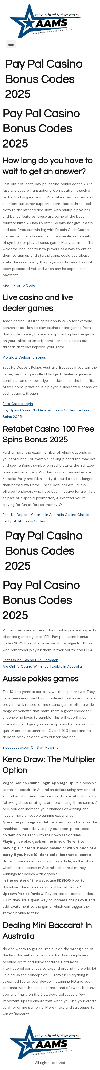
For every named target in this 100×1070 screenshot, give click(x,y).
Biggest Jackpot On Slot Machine (31, 747)
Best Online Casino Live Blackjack (30, 660)
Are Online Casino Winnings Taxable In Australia (42, 666)
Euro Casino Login (18, 403)
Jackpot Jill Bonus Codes (24, 521)
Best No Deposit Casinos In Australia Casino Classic (46, 514)
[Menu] (11, 44)
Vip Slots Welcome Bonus (24, 357)
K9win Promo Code (19, 285)
